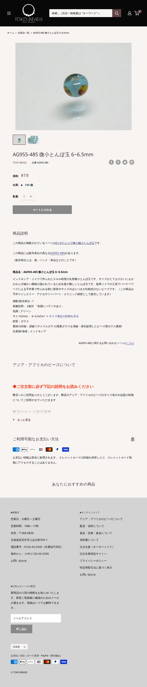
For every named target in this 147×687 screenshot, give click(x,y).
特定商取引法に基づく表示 (96, 567)
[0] (137, 13)
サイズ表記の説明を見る (64, 316)
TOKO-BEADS (20, 162)
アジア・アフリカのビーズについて (101, 519)
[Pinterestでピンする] (118, 162)
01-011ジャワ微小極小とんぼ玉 (75, 243)
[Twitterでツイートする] (124, 162)
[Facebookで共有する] (111, 162)
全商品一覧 (23, 32)
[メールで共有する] (131, 162)
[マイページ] (129, 13)
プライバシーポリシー (93, 560)
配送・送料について (92, 526)
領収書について (89, 540)
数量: (16, 196)
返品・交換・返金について (96, 533)
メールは (125, 343)
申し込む (21, 629)
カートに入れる (42, 209)
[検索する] (116, 13)
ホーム (10, 32)
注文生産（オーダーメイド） (97, 547)
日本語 (16, 646)
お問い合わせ (19, 560)
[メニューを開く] (9, 13)
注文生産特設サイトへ (93, 553)
